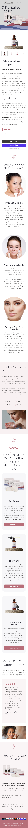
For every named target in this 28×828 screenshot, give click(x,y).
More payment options (14, 148)
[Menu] (23, 2)
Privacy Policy (22, 823)
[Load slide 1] (12, 718)
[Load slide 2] (13, 718)
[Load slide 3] (14, 718)
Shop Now (14, 525)
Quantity (4, 133)
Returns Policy (7, 825)
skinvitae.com (14, 823)
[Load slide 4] (16, 718)
